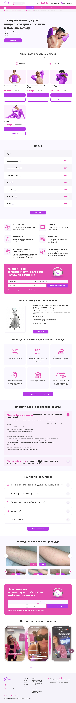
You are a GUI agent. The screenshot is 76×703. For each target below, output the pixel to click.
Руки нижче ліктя (13, 168)
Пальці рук (10, 196)
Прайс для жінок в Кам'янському (36, 688)
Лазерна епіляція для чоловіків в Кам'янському (37, 684)
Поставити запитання (38, 528)
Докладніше (15, 99)
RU (7, 7)
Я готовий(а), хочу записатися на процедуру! (38, 394)
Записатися (13, 40)
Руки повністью (12, 161)
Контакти (69, 7)
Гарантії (25, 682)
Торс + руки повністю (58, 86)
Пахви (9, 203)
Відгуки (25, 680)
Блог (25, 686)
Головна (13, 7)
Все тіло (7, 121)
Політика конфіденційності (11, 695)
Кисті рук (10, 189)
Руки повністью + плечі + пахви (36, 86)
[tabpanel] (38, 366)
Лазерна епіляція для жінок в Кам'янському (37, 681)
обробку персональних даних (36, 290)
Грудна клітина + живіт (12, 86)
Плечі (9, 182)
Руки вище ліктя (12, 175)
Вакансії (26, 684)
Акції (21, 7)
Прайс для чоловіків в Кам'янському (37, 692)
